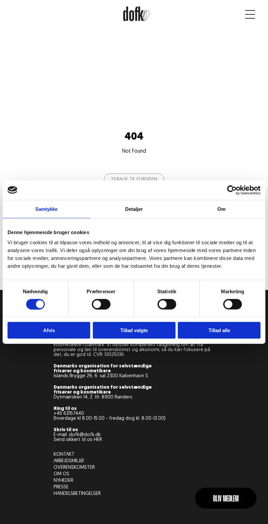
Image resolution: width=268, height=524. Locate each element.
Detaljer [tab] (134, 208)
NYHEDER (63, 480)
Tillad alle (219, 330)
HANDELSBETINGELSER (77, 493)
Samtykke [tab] (46, 208)
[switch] (101, 304)
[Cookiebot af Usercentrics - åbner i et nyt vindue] (231, 190)
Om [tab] (221, 208)
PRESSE (61, 487)
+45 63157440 (69, 413)
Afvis (49, 330)
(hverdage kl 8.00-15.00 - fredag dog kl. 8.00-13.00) (109, 418)
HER (98, 439)
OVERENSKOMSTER (74, 467)
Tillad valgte (134, 330)
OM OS (61, 474)
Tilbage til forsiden (134, 179)
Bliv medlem (226, 499)
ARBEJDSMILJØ (69, 461)
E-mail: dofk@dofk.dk (77, 434)
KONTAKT (64, 454)
